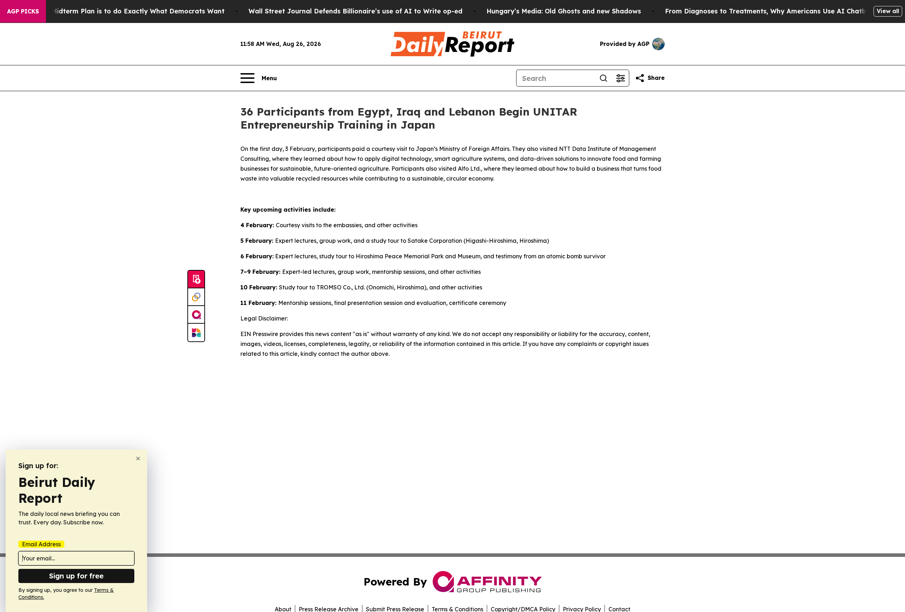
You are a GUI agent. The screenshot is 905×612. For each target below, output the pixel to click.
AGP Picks (23, 11)
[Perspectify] (196, 297)
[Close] (138, 458)
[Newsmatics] (196, 332)
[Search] (603, 78)
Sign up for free (76, 575)
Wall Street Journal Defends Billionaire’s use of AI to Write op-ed (355, 11)
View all (888, 10)
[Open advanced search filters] (620, 78)
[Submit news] (196, 279)
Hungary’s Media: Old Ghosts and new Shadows (563, 11)
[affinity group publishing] (196, 315)
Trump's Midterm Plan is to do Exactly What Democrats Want (124, 11)
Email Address (41, 544)
